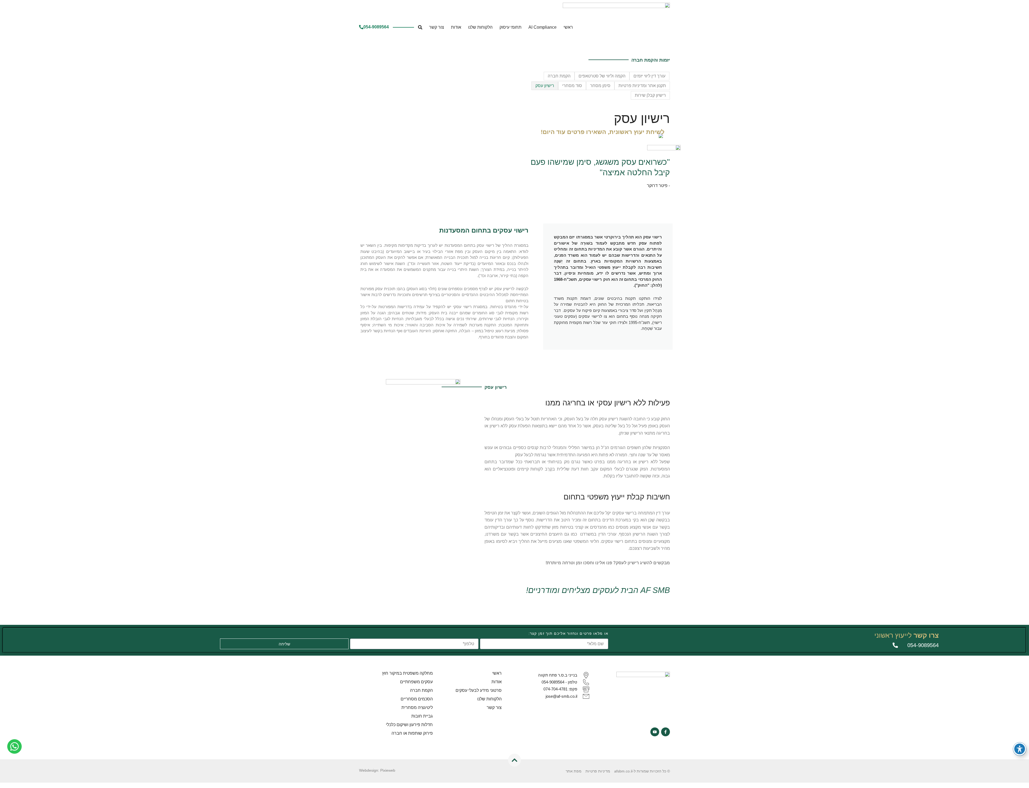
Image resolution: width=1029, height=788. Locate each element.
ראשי (568, 27)
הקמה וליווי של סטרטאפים (602, 76)
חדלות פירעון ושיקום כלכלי (409, 724)
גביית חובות (422, 716)
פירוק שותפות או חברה (412, 733)
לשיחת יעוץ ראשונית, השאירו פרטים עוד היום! (603, 132)
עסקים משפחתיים (416, 681)
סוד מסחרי (572, 85)
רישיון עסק (544, 85)
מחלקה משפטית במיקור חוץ (407, 673)
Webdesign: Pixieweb (377, 770)
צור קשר (436, 27)
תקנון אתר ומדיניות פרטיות (642, 85)
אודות (456, 27)
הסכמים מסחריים (417, 699)
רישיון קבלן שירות (650, 95)
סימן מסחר (600, 85)
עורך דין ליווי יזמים (649, 76)
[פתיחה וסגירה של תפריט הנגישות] (1019, 748)
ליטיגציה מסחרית (417, 707)
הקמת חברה (559, 76)
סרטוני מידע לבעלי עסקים (479, 690)
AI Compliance (542, 27)
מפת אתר (573, 771)
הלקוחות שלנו (480, 27)
